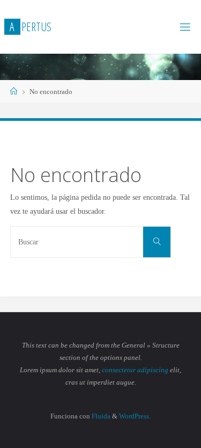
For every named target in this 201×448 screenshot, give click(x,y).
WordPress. (135, 416)
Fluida (100, 416)
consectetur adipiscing (135, 370)
